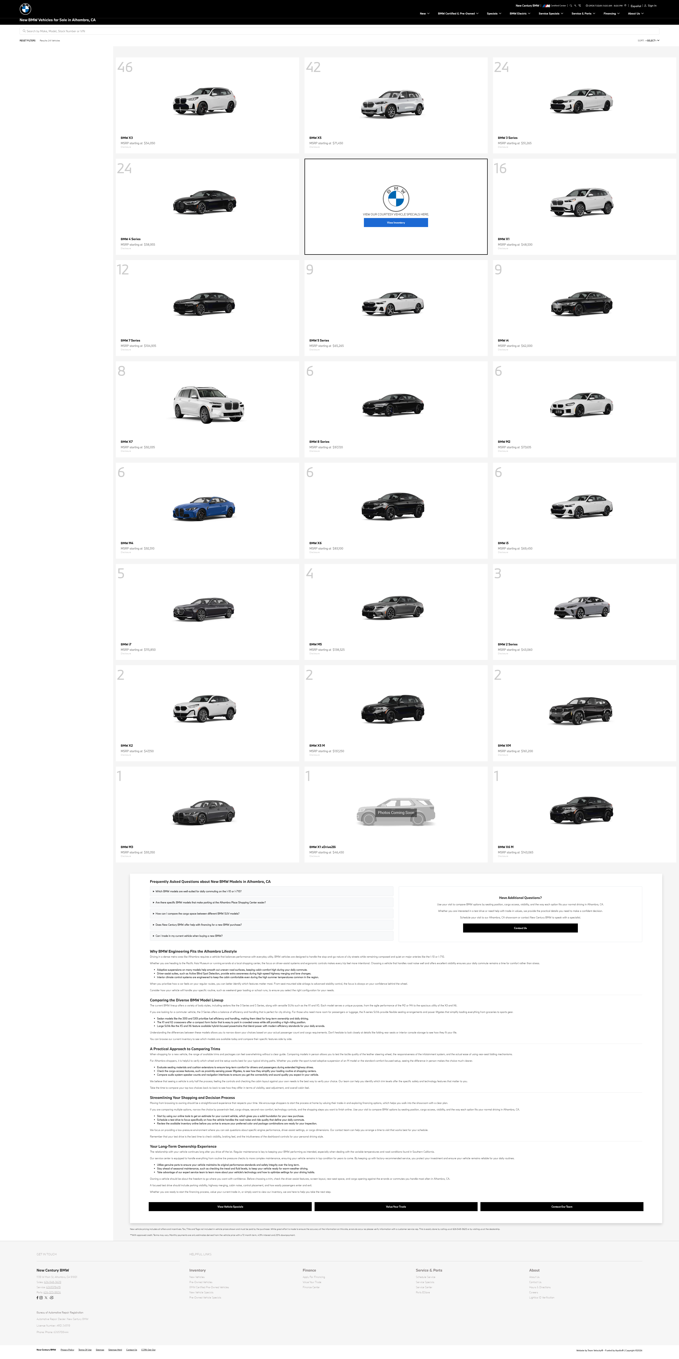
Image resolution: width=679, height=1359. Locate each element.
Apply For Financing (314, 1277)
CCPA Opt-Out (148, 1349)
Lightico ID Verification (541, 1297)
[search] (571, 5)
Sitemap (100, 1349)
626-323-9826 (52, 1292)
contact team (342, 1130)
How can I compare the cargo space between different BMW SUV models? (197, 913)
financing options (371, 1103)
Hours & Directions (540, 1287)
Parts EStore (423, 1292)
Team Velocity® (595, 1350)
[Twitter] (46, 1298)
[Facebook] (37, 1298)
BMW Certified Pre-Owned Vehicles (209, 1287)
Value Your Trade (396, 1206)
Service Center (424, 1287)
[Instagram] (41, 1298)
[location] (625, 5)
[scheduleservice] (575, 5)
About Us (534, 1277)
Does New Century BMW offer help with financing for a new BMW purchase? (199, 924)
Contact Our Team (562, 1206)
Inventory (197, 1270)
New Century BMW (46, 1349)
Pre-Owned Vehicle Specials (205, 1297)
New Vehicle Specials (201, 1292)
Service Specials (425, 1282)
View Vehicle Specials (230, 1206)
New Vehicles (197, 1277)
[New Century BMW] (44, 8)
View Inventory (396, 222)
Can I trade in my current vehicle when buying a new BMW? (189, 935)
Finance (309, 1270)
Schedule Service (425, 1277)
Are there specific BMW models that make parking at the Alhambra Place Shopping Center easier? (211, 902)
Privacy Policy (67, 1349)
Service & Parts (429, 1270)
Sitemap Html (115, 1349)
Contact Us (520, 928)
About (534, 1270)
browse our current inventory (175, 1039)
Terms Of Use (85, 1349)
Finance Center (311, 1287)
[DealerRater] (52, 1298)
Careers (533, 1292)
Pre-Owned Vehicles (200, 1282)
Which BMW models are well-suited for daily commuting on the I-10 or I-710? (199, 891)
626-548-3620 (52, 1282)
